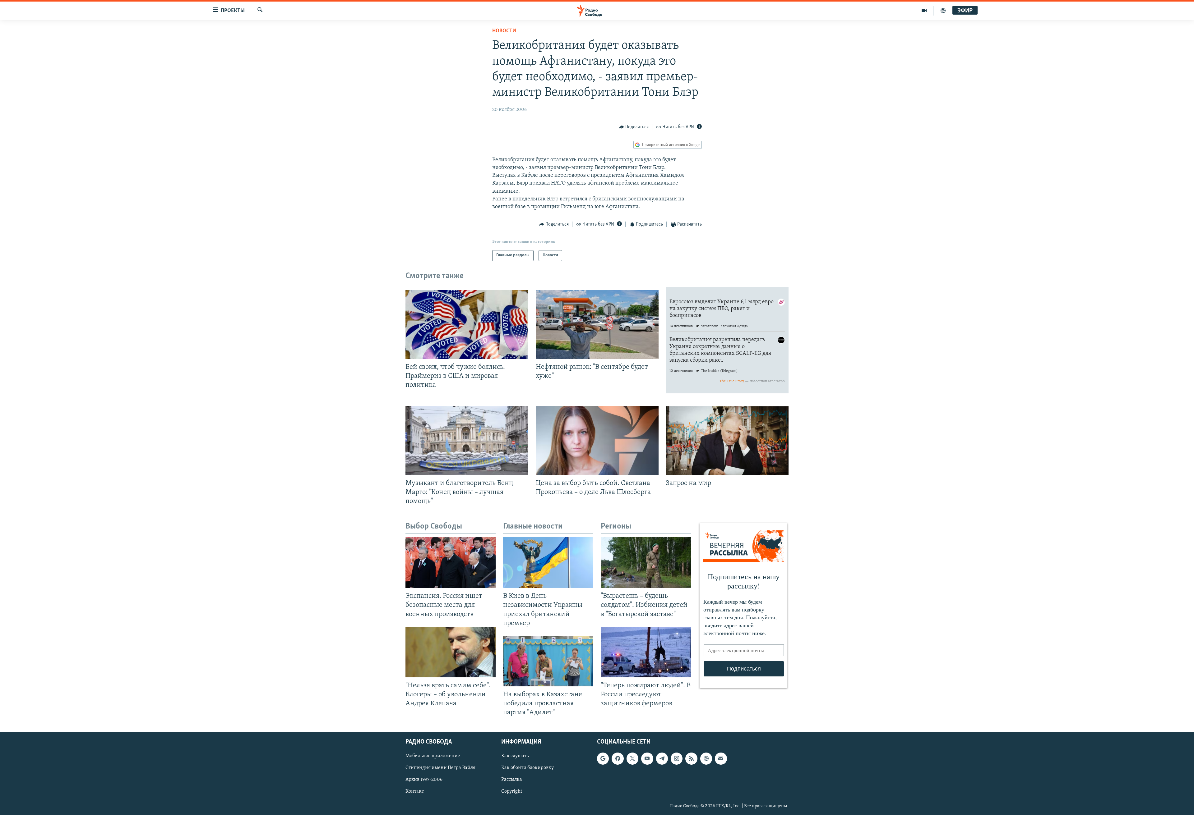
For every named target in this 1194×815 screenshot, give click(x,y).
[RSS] (691, 759)
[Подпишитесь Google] (603, 759)
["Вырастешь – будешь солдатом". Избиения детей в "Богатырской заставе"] (646, 562)
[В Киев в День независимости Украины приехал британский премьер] (548, 562)
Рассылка (511, 779)
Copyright (511, 791)
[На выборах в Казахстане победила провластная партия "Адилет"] (548, 661)
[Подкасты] (706, 759)
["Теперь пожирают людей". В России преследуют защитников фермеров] (646, 652)
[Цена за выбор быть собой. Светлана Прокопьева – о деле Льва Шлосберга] (597, 440)
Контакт (414, 791)
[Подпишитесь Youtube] (647, 759)
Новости (504, 31)
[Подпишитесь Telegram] (662, 759)
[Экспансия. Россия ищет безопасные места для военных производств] (450, 562)
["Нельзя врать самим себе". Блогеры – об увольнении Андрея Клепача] (450, 652)
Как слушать (515, 756)
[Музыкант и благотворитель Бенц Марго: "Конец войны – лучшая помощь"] (466, 440)
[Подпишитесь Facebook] (617, 759)
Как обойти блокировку (527, 768)
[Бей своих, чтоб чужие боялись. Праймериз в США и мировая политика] (466, 324)
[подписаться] (721, 759)
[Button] (634, 127)
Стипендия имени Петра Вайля (440, 768)
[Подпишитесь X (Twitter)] (632, 759)
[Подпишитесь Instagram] (677, 759)
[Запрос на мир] (727, 440)
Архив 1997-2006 (423, 779)
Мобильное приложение (432, 756)
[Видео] (924, 10)
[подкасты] (943, 10)
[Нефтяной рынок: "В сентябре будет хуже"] (597, 324)
